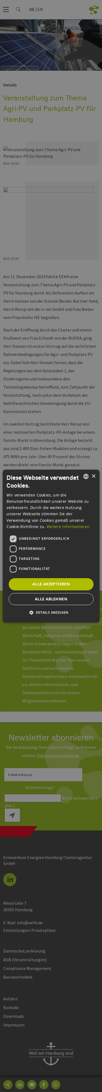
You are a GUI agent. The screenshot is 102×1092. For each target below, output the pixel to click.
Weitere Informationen (68, 526)
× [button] (93, 476)
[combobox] (86, 476)
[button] (51, 612)
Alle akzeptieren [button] (51, 584)
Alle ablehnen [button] (51, 598)
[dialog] (50, 546)
